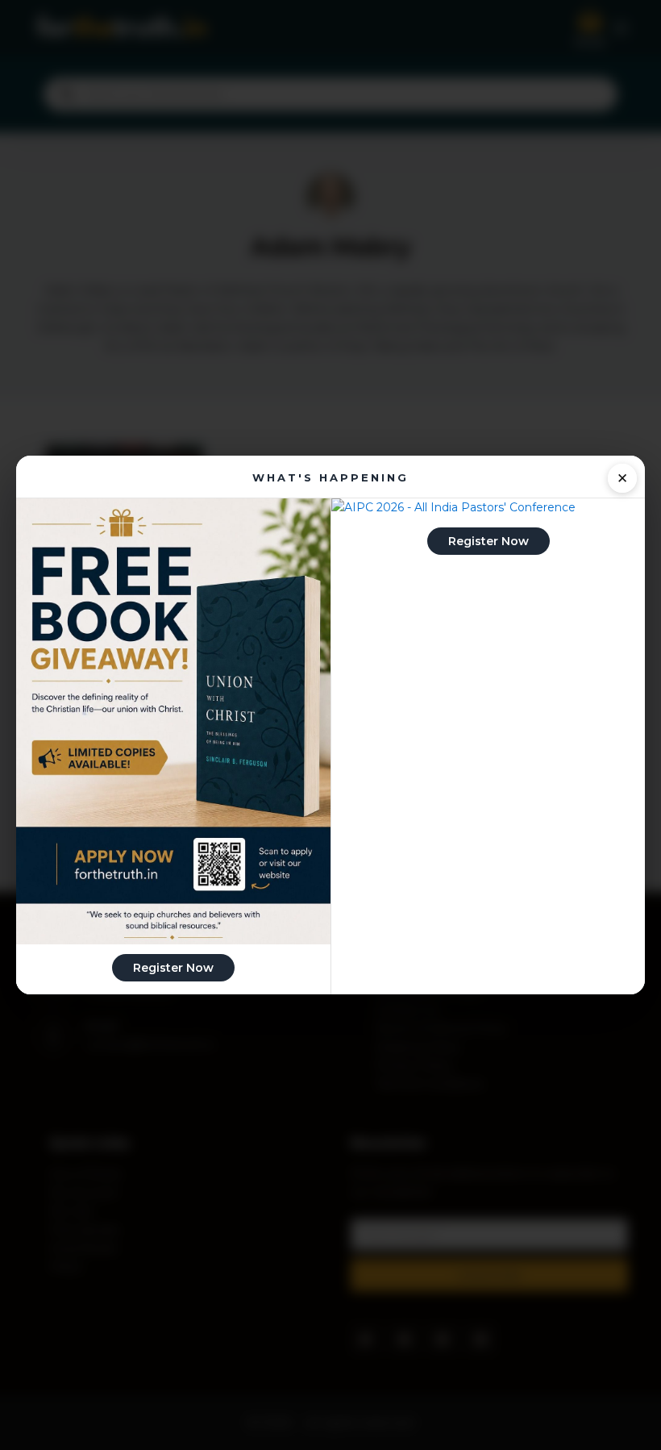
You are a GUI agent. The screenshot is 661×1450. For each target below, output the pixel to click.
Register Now (173, 967)
